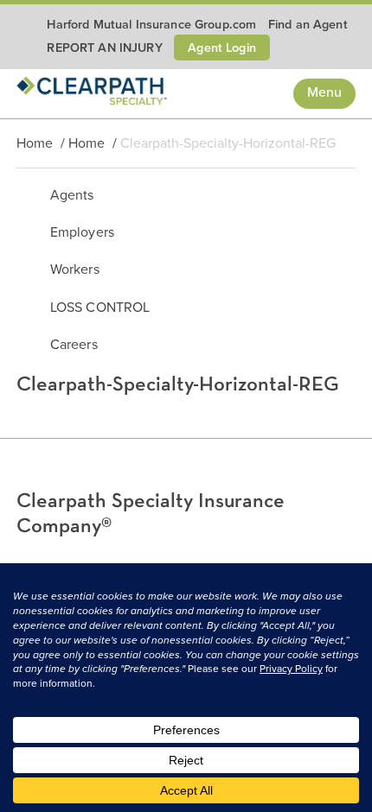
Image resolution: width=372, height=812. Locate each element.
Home (34, 143)
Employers (82, 232)
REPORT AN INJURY (104, 48)
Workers (74, 269)
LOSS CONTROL (100, 307)
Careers (74, 344)
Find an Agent (308, 24)
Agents (72, 195)
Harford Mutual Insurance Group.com (151, 24)
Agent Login (222, 48)
